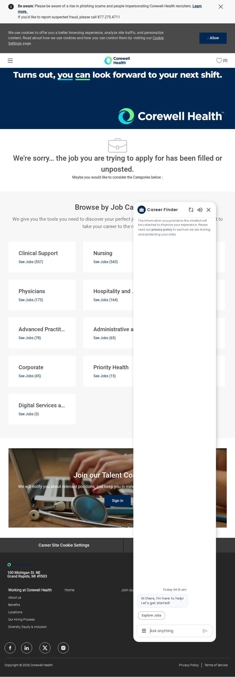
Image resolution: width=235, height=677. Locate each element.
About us (14, 597)
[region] (174, 420)
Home (69, 590)
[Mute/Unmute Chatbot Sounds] (199, 209)
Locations (15, 612)
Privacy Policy (189, 665)
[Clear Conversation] (191, 209)
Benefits (14, 605)
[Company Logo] (117, 60)
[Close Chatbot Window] (209, 209)
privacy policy (161, 229)
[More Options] (144, 630)
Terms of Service (216, 665)
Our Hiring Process (21, 619)
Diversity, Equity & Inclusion (27, 627)
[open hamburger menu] (10, 60)
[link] (117, 500)
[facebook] (10, 647)
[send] (205, 631)
